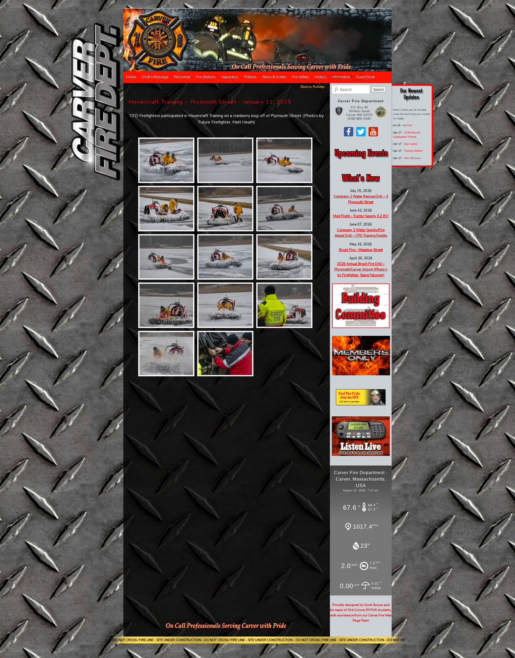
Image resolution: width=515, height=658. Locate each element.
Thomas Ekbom (413, 151)
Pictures (250, 77)
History (320, 77)
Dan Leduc (410, 144)
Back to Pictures (313, 87)
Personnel (182, 77)
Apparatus (230, 77)
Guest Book (365, 77)
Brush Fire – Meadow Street (361, 250)
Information (341, 77)
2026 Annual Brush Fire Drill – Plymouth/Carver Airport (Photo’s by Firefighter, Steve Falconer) (360, 269)
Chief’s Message (155, 77)
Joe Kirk (407, 125)
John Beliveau (412, 158)
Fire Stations (206, 77)
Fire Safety (300, 77)
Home (131, 77)
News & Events (274, 77)
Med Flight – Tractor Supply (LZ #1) (360, 216)
